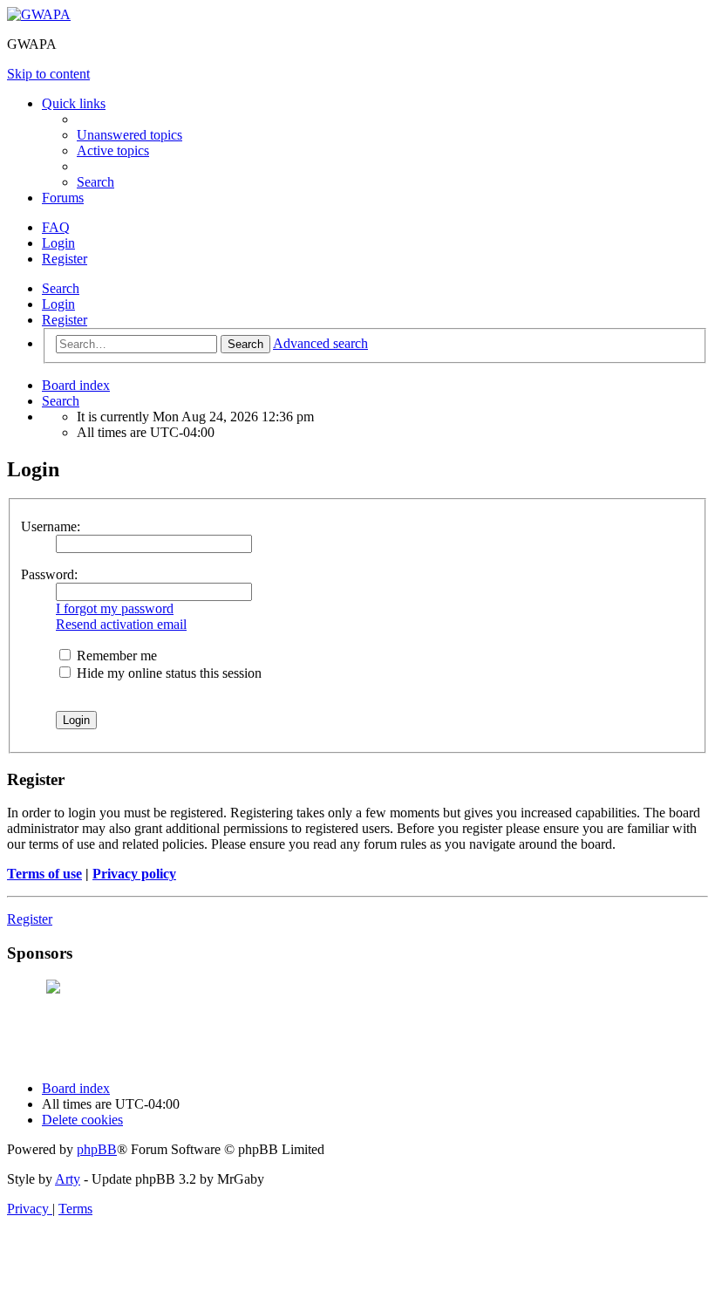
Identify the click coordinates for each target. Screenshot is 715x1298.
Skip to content (48, 73)
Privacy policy (134, 873)
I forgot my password (115, 608)
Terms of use (44, 873)
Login (58, 304)
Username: (50, 526)
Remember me (115, 655)
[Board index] (39, 14)
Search (60, 288)
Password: (49, 574)
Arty (67, 1179)
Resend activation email (121, 624)
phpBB (97, 1149)
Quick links (74, 103)
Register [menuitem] (64, 258)
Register (64, 319)
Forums (63, 197)
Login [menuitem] (58, 243)
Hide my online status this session (167, 673)
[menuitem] (129, 134)
